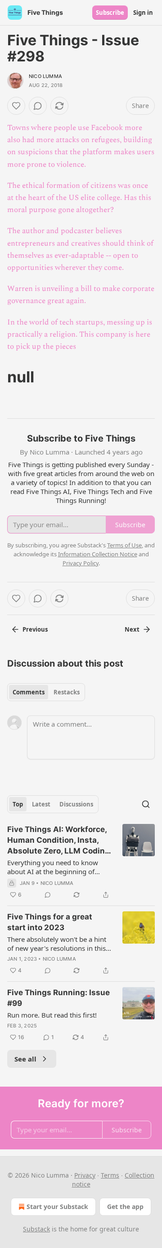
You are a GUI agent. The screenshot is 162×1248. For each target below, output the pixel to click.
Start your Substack (57, 1206)
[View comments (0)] (38, 106)
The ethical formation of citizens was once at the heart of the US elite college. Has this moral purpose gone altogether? (79, 198)
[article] (81, 862)
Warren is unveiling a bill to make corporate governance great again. (80, 295)
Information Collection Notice (97, 554)
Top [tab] (18, 804)
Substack (36, 1229)
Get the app (125, 1206)
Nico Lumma (45, 76)
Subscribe (110, 13)
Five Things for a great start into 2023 (49, 922)
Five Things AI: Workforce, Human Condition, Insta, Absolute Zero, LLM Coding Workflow (58, 840)
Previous (35, 629)
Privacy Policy (81, 563)
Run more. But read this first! (52, 1014)
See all (25, 1058)
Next (132, 629)
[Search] (146, 804)
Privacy (84, 1175)
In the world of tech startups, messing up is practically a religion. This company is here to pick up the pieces (79, 334)
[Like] (16, 106)
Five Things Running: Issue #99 (58, 998)
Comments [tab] (29, 692)
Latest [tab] (41, 804)
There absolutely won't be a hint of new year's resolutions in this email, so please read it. (56, 944)
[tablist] (46, 692)
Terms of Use (124, 545)
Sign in (143, 13)
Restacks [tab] (67, 692)
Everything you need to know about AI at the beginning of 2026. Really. (52, 867)
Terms (110, 1175)
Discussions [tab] (76, 804)
